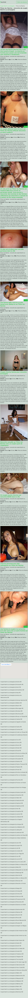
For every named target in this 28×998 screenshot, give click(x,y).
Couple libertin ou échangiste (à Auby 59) (11, 692)
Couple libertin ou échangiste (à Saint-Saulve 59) (12, 940)
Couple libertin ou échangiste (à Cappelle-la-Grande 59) (13, 723)
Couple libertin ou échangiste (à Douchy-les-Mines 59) (14, 753)
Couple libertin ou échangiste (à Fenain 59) (11, 769)
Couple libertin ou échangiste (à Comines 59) (11, 729)
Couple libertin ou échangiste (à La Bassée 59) (12, 816)
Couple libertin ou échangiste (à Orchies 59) (11, 893)
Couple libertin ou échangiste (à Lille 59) (10, 848)
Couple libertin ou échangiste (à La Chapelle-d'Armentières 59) (11, 820)
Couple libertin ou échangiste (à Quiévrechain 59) (12, 909)
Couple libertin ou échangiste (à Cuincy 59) (11, 742)
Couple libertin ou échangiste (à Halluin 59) (11, 797)
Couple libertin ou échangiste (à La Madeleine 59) (12, 827)
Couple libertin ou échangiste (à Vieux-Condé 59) (12, 967)
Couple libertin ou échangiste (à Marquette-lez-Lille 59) (14, 870)
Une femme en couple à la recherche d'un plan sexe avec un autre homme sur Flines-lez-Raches (14, 630)
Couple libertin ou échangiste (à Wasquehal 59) (12, 978)
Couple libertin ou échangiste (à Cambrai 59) (11, 719)
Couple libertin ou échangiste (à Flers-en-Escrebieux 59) (13, 776)
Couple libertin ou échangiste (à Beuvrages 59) (12, 708)
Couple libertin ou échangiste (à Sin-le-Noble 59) (12, 948)
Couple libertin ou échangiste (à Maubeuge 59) (12, 872)
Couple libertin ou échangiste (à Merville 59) (11, 875)
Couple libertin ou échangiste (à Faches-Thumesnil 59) (14, 764)
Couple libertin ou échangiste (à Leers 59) (11, 842)
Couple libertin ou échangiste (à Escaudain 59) (12, 758)
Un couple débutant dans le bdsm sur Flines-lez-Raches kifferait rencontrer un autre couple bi (13, 130)
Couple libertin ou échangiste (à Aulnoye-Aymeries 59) (14, 700)
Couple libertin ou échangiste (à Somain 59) (11, 951)
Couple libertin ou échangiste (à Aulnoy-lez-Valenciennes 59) (11, 696)
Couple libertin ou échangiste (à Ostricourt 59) (12, 896)
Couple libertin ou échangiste (7, 6)
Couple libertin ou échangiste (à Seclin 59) (11, 945)
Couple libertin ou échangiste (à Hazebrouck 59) (12, 806)
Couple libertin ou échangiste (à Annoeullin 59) (12, 684)
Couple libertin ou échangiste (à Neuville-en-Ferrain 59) (13, 884)
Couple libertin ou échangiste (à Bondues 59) (11, 711)
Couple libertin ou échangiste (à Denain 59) (11, 748)
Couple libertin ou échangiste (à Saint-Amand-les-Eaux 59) (14, 931)
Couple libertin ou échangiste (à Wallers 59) (11, 973)
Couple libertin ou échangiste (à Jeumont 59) (11, 814)
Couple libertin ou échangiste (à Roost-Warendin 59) (13, 920)
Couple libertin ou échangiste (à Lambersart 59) (12, 832)
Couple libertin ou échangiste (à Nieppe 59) (11, 888)
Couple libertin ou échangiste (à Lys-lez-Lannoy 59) (13, 861)
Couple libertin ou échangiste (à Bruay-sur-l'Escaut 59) (14, 716)
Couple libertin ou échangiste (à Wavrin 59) (11, 986)
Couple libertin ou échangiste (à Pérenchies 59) (12, 902)
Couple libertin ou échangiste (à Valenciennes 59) (13, 964)
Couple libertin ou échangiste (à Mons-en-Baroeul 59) (14, 878)
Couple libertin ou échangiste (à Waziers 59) (11, 989)
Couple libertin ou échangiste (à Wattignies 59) (12, 981)
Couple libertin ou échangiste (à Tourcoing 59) (12, 959)
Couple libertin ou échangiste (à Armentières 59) (12, 690)
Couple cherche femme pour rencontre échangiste (13, 373)
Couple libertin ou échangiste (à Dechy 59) (11, 745)
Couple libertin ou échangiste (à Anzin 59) (11, 687)
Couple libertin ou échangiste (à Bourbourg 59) (12, 713)
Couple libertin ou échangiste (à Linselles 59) (11, 851)
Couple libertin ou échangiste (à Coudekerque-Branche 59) (14, 736)
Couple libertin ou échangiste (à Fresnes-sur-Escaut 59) (13, 783)
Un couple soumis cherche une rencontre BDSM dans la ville (10, 496)
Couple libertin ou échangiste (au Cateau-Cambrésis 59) (13, 839)
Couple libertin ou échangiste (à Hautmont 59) (12, 803)
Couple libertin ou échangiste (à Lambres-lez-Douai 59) (14, 835)
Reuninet (3, 2)
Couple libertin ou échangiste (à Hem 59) (10, 808)
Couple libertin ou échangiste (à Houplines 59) (12, 811)
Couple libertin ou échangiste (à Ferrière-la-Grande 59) (14, 772)
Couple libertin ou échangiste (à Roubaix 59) (11, 923)
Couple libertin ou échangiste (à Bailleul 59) (11, 703)
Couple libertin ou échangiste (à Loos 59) (10, 856)
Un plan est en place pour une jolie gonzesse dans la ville (12, 250)
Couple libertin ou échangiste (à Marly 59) (11, 867)
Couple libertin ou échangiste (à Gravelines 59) (12, 795)
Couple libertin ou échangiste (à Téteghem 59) (12, 956)
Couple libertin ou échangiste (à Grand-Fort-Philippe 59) (13, 788)
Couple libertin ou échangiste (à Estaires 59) (11, 761)
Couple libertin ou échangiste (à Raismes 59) (11, 912)
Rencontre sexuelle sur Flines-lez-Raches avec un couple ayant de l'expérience (11, 443)
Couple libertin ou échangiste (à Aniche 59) (11, 681)
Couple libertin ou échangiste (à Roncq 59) (11, 917)
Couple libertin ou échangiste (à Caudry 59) (11, 726)
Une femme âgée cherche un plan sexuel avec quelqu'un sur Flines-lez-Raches (12, 304)
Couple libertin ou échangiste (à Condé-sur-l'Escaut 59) (14, 732)
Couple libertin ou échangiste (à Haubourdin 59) (12, 800)
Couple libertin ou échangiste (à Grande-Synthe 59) (13, 792)
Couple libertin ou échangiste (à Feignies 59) (11, 767)
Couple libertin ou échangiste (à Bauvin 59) (11, 705)
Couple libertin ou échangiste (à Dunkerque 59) (12, 756)
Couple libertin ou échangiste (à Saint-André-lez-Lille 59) (13, 936)
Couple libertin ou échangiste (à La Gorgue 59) (12, 824)
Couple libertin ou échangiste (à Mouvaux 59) (11, 880)
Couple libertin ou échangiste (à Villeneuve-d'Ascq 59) (14, 970)
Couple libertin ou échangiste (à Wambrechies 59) (13, 975)
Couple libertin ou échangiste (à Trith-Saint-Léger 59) (14, 962)
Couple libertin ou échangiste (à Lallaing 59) (11, 829)
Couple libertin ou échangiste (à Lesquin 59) (11, 845)
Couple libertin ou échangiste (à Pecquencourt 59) (13, 899)
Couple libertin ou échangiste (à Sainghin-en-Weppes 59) (13, 927)
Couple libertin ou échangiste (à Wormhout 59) (12, 992)
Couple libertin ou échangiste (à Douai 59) (11, 750)
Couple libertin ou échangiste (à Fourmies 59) (12, 780)
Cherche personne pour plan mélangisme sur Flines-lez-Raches (11, 564)
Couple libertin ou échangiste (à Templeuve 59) (12, 954)
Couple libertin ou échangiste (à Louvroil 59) (11, 859)
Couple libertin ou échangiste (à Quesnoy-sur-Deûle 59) (13, 905)
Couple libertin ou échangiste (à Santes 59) (11, 943)
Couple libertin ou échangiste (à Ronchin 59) (11, 915)
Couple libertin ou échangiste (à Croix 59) (11, 739)
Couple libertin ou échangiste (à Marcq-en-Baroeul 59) (14, 864)
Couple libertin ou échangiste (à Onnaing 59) (11, 891)
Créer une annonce (22, 2)
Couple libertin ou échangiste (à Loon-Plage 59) (12, 853)
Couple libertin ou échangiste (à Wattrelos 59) (12, 983)
